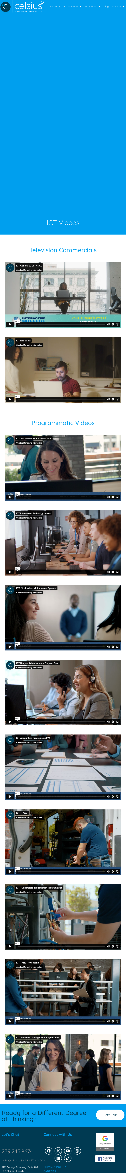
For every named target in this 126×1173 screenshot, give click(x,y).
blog (106, 6)
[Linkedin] (58, 1158)
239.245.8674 (17, 1151)
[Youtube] (67, 1151)
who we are (56, 6)
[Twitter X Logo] (58, 1151)
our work (73, 6)
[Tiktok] (67, 1158)
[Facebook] (48, 1151)
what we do (91, 6)
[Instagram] (77, 1151)
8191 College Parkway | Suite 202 (20, 1167)
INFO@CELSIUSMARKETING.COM (24, 1160)
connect (116, 6)
